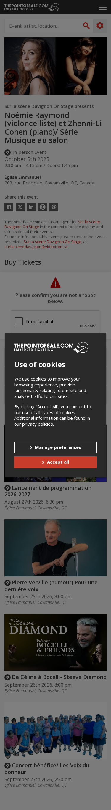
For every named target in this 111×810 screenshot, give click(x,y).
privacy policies (37, 424)
